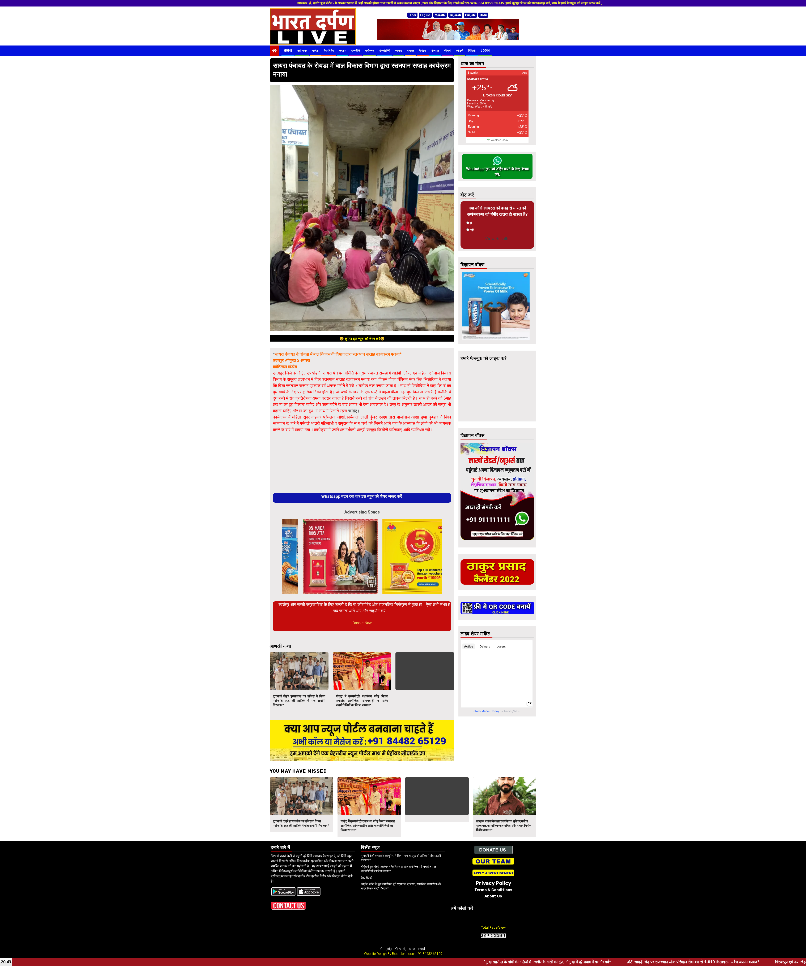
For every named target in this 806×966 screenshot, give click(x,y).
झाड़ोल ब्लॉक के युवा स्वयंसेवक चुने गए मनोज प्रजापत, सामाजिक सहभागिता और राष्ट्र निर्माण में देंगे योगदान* (503, 825)
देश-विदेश (329, 50)
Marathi (440, 15)
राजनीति (355, 50)
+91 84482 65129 (429, 954)
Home (288, 50)
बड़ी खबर (302, 50)
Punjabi (470, 15)
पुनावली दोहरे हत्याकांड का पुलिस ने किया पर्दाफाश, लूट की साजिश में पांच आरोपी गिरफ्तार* (299, 700)
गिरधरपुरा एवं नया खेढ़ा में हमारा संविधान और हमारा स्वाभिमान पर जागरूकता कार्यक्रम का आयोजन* (706, 962)
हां (471, 223)
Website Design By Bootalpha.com (389, 954)
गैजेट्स (422, 50)
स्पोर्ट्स (459, 50)
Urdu (483, 15)
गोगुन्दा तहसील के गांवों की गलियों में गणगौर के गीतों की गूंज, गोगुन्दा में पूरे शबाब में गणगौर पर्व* (409, 962)
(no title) (366, 877)
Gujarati (455, 15)
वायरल (410, 50)
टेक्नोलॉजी (384, 50)
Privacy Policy (493, 883)
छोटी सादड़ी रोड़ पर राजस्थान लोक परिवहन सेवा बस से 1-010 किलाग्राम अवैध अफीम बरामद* (555, 962)
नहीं (472, 230)
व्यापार (398, 50)
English (425, 15)
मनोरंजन (369, 50)
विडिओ (471, 50)
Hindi (412, 15)
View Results (497, 238)
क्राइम (342, 50)
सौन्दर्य (447, 50)
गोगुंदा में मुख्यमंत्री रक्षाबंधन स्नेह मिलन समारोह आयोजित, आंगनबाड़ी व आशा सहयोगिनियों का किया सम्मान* (362, 700)
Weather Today (499, 140)
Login (485, 50)
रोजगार (435, 50)
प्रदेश (315, 50)
